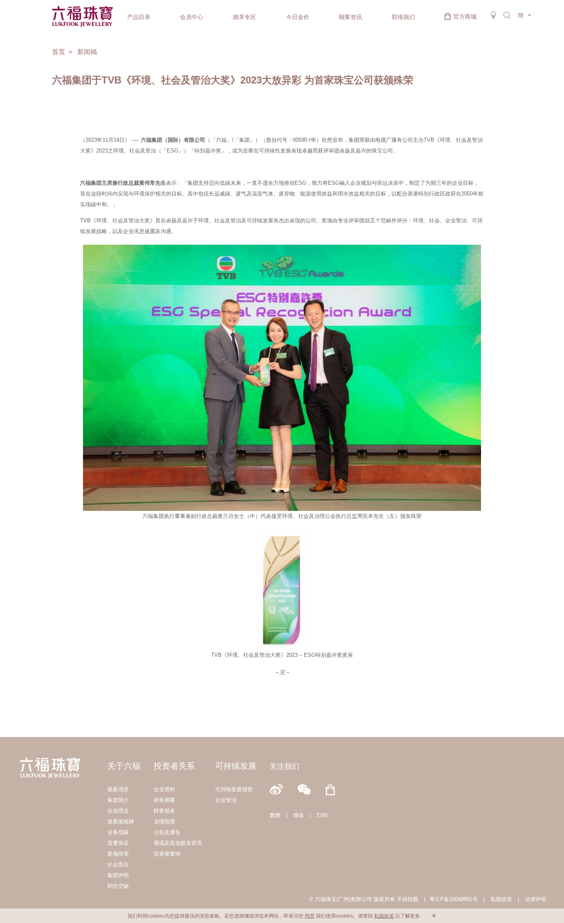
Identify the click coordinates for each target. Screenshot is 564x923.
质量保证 (118, 843)
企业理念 (118, 811)
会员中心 (191, 17)
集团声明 (118, 875)
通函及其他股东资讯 (178, 843)
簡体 (298, 815)
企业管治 (226, 800)
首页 (58, 51)
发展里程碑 (120, 821)
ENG (322, 815)
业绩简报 (164, 821)
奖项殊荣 (118, 854)
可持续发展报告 (234, 789)
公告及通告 (167, 832)
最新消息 (118, 789)
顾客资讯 (350, 17)
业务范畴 (118, 832)
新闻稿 (87, 51)
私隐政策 (501, 899)
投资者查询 (167, 854)
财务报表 (164, 811)
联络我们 (403, 17)
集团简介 (118, 800)
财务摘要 (164, 800)
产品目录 (138, 17)
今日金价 (297, 17)
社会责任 (118, 864)
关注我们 (284, 766)
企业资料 (164, 789)
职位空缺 (118, 886)
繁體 (275, 815)
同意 (310, 916)
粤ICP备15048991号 (453, 899)
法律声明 (535, 899)
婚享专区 (244, 17)
